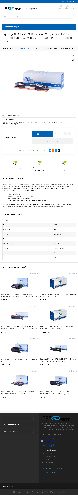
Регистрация (70, 1)
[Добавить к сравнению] (73, 60)
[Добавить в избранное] (73, 55)
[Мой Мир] (56, 150)
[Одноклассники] (53, 150)
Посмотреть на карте (48, 438)
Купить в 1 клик (53, 141)
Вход (62, 1)
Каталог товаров (12, 27)
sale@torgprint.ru (54, 450)
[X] (59, 150)
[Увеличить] (39, 81)
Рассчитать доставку (27, 150)
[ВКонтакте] (50, 150)
